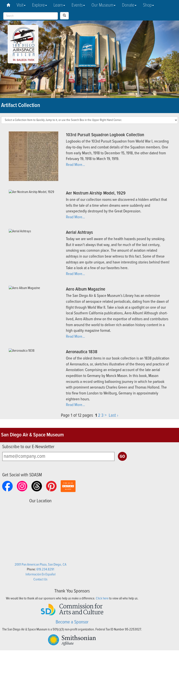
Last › (113, 415)
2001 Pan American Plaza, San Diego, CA (40, 564)
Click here (102, 598)
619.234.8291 (45, 569)
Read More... (75, 164)
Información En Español (40, 574)
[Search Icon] (64, 15)
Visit (20, 5)
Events (77, 5)
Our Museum (102, 5)
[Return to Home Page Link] (8, 5)
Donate (128, 5)
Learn (58, 5)
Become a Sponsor (72, 622)
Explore (38, 5)
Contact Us (40, 579)
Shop (147, 5)
